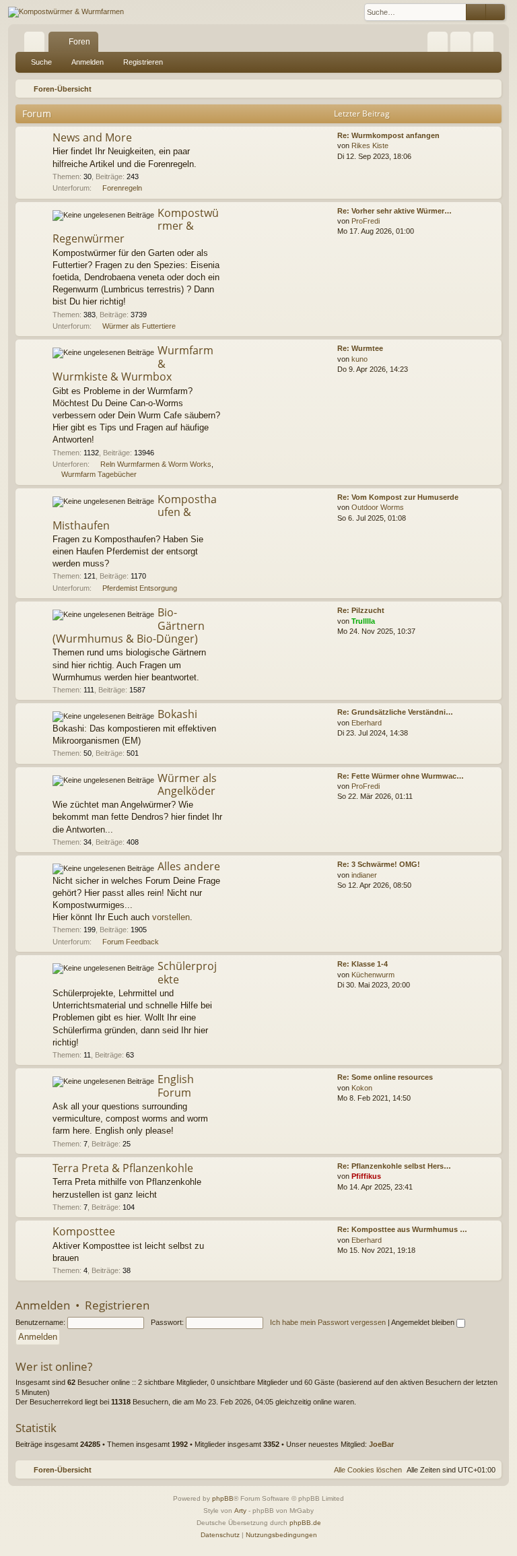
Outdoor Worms (377, 507)
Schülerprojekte (187, 972)
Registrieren (143, 62)
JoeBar (381, 1444)
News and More (92, 137)
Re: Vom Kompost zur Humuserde (397, 497)
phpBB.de (305, 1522)
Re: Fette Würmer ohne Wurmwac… (400, 776)
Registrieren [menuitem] (486, 44)
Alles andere (189, 866)
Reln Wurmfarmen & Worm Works (155, 464)
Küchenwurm (372, 975)
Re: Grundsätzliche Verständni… (395, 712)
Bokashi (177, 714)
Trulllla (363, 621)
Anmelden (87, 62)
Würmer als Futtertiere (139, 326)
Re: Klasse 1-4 (362, 964)
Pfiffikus (366, 1176)
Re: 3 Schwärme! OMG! (378, 864)
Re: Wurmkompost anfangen (388, 135)
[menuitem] (437, 42)
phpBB (223, 1498)
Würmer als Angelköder (187, 784)
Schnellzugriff (37, 44)
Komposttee (84, 1231)
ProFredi (365, 221)
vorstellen (171, 917)
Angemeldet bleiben (423, 1322)
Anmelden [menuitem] (463, 44)
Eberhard (366, 723)
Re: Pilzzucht (360, 610)
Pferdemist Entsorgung (139, 588)
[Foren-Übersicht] (66, 12)
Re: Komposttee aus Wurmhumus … (402, 1229)
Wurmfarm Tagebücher (99, 474)
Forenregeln (122, 188)
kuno (359, 359)
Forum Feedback (130, 942)
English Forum (176, 1085)
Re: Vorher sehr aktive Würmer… (394, 211)
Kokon (361, 1088)
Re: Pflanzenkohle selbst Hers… (394, 1166)
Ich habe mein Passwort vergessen (328, 1322)
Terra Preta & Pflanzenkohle (123, 1168)
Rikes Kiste (369, 145)
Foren (79, 41)
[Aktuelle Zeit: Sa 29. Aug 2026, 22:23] (489, 89)
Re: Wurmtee (360, 348)
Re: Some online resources (385, 1077)
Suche (41, 62)
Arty (240, 1510)
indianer (364, 875)
